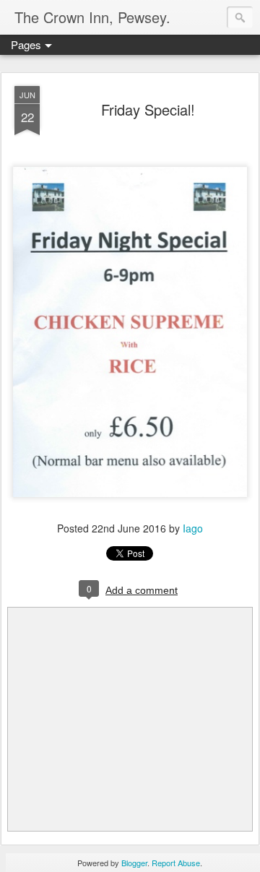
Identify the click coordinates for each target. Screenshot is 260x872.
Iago (193, 528)
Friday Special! (148, 109)
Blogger (134, 862)
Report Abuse (176, 862)
